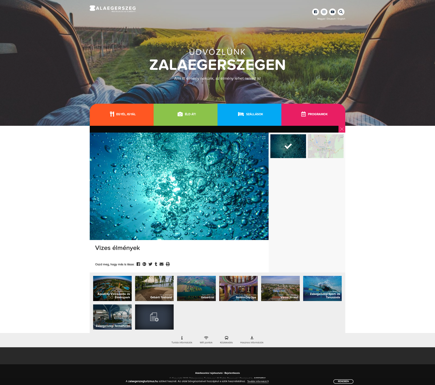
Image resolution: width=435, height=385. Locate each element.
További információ (257, 381)
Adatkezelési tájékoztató (209, 373)
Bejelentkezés (232, 373)
